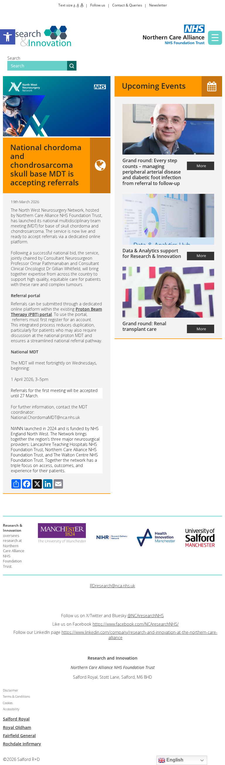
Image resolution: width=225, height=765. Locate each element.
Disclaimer (10, 690)
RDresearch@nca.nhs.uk (112, 585)
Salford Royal (16, 719)
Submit (71, 66)
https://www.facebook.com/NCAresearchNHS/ (136, 624)
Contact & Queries (127, 5)
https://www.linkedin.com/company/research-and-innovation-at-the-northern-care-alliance (139, 634)
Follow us (97, 5)
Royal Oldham (17, 727)
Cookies (8, 703)
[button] (7, 37)
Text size (70, 5)
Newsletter (158, 5)
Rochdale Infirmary (22, 744)
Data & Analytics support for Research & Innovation (151, 253)
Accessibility (11, 709)
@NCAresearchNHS (145, 615)
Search (13, 58)
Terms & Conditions (16, 696)
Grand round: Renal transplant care (144, 326)
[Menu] (215, 38)
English (174, 759)
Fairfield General (19, 735)
